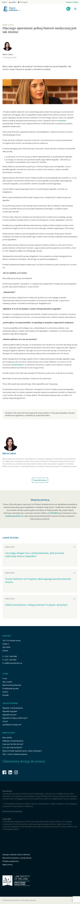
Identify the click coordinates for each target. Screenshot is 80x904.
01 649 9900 (52, 513)
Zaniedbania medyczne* (12, 725)
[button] (75, 8)
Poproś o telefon (72, 2)
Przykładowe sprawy (10, 688)
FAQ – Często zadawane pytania (14, 754)
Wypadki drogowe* (10, 711)
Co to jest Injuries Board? (12, 747)
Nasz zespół (7, 682)
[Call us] (68, 9)
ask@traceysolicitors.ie (14, 516)
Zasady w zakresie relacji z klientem (16, 854)
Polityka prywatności (10, 861)
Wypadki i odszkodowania (12, 708)
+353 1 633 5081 (10, 660)
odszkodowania (17, 365)
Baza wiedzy (7, 737)
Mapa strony (7, 864)
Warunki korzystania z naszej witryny (16, 858)
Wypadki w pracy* (9, 714)
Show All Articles (40, 480)
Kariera (5, 692)
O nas (4, 678)
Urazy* (5, 721)
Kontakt (5, 695)
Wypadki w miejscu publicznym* (15, 718)
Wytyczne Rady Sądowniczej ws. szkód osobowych (22, 751)
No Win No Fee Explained (12, 811)
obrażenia (62, 120)
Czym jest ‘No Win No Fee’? (12, 744)
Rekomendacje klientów (11, 685)
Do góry (74, 900)
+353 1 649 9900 (10, 656)
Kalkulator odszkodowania (12, 741)
